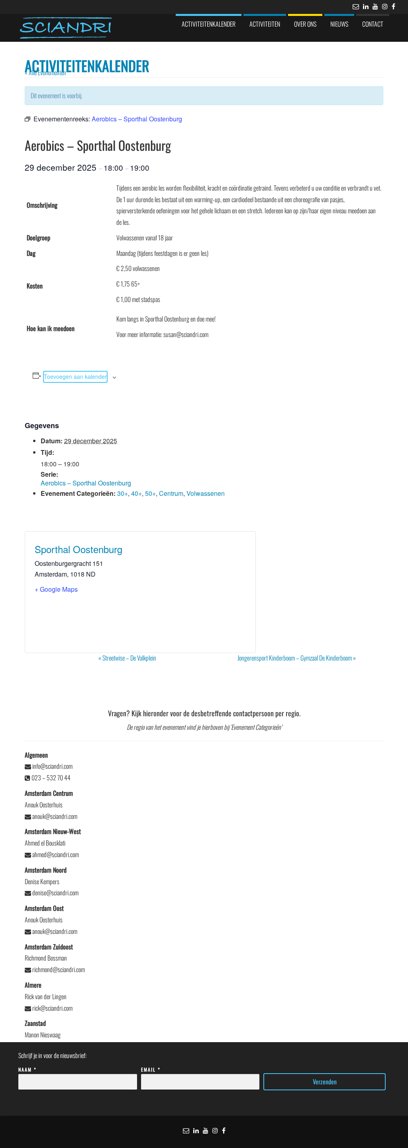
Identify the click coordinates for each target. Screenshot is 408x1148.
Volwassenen (205, 493)
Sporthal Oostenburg (78, 549)
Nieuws (339, 24)
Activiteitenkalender (208, 24)
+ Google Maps (56, 589)
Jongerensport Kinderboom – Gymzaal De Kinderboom (296, 658)
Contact (372, 24)
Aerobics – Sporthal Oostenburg (86, 482)
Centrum (171, 493)
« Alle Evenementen (45, 72)
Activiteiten (264, 24)
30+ (122, 493)
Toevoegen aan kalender (75, 376)
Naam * (27, 1069)
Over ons (305, 24)
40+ (136, 493)
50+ (150, 493)
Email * (151, 1069)
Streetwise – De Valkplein (127, 658)
